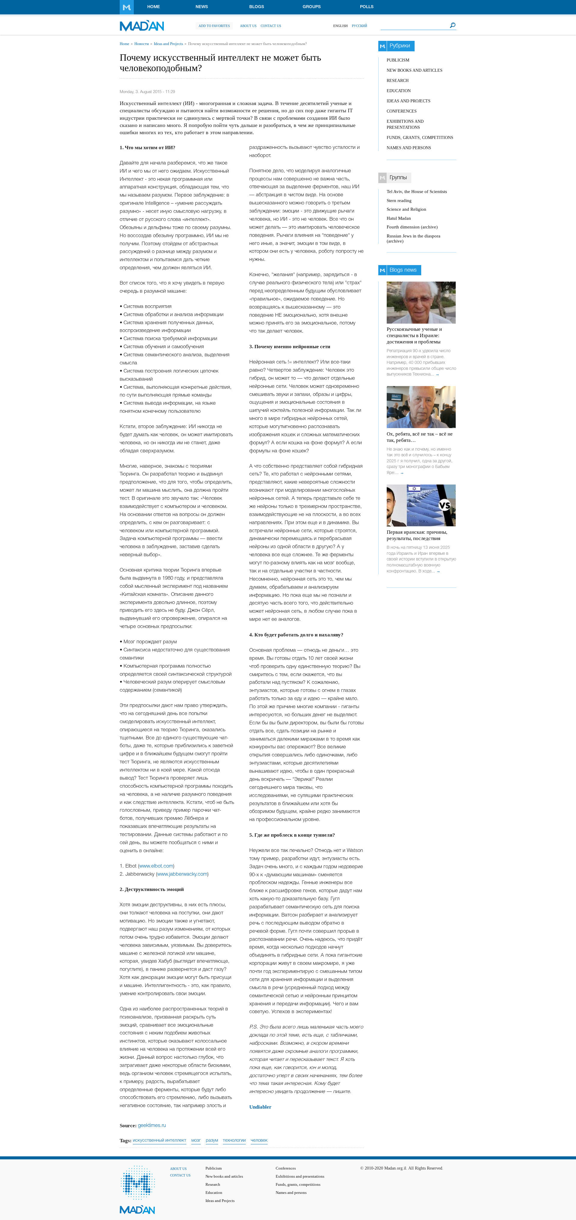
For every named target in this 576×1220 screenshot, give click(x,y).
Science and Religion (406, 209)
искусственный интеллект (159, 1140)
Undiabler (260, 1107)
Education (399, 91)
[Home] (142, 22)
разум (212, 1140)
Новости (141, 44)
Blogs (256, 7)
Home (153, 7)
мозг (196, 1140)
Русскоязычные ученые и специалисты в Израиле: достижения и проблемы (414, 335)
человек (259, 1140)
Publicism (398, 60)
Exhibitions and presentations (300, 1176)
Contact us (271, 26)
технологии (234, 1140)
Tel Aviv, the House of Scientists (417, 191)
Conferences (402, 111)
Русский (359, 26)
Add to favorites (214, 26)
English (340, 26)
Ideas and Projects (168, 44)
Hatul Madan (399, 218)
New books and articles (414, 70)
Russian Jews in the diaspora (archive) (413, 238)
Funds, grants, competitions (420, 137)
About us (248, 26)
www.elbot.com (156, 866)
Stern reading (399, 200)
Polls (367, 7)
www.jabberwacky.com (182, 874)
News (202, 7)
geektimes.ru (152, 1125)
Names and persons (409, 148)
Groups (312, 7)
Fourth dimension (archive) (412, 227)
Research (398, 80)
